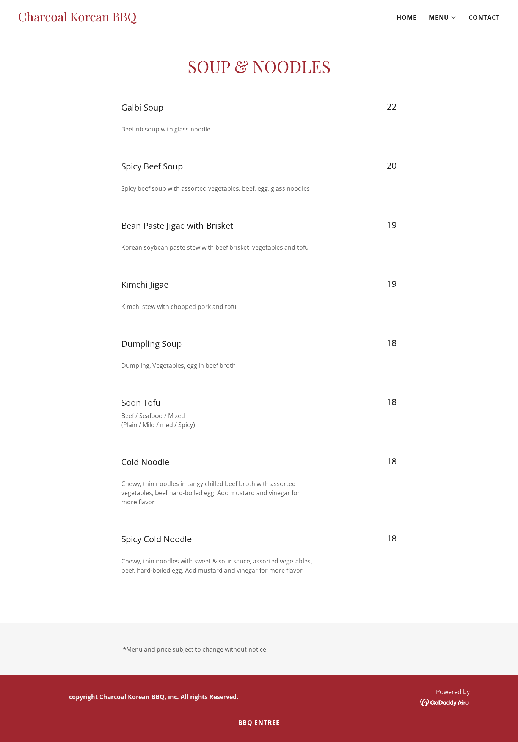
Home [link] (407, 17)
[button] (443, 17)
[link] (77, 19)
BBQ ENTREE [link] (258, 722)
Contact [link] (484, 17)
